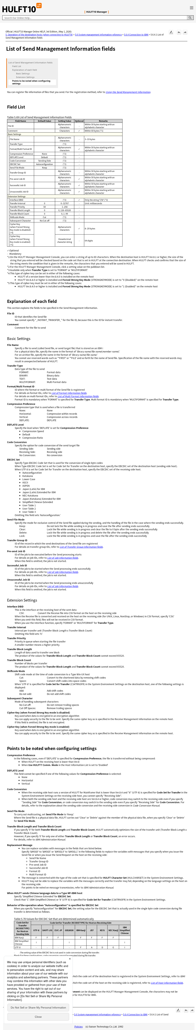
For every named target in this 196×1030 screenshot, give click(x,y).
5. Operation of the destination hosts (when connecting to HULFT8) (39, 34)
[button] (190, 17)
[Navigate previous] (179, 32)
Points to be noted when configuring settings (31, 82)
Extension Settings (25, 77)
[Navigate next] (185, 32)
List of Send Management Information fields (30, 62)
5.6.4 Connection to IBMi (136, 34)
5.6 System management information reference (98, 34)
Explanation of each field (24, 70)
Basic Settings (23, 73)
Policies (78, 1026)
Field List (16, 66)
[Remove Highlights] (171, 32)
